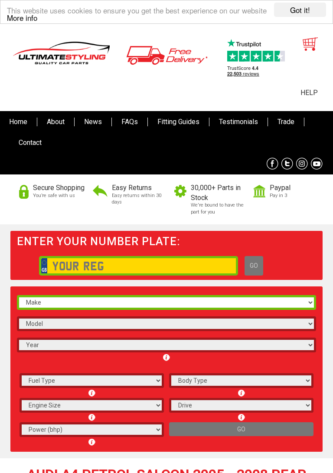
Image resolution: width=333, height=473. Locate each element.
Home (18, 122)
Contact (30, 142)
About (56, 122)
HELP (309, 93)
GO (254, 265)
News (93, 122)
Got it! (300, 9)
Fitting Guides (178, 122)
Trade (286, 122)
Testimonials (238, 122)
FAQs (129, 122)
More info (22, 17)
